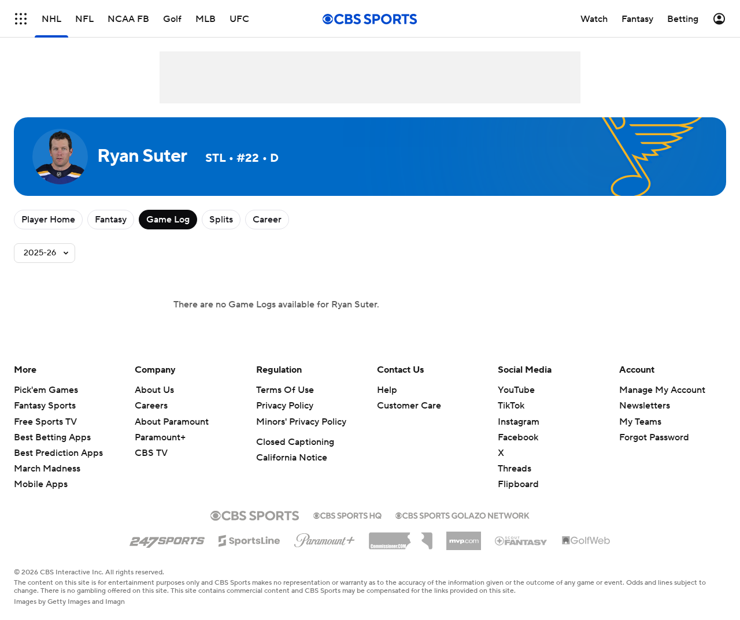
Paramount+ (160, 437)
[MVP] (463, 536)
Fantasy (111, 219)
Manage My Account (662, 390)
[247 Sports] (167, 538)
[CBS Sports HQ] (347, 514)
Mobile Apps (41, 484)
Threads (514, 468)
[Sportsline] (249, 539)
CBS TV (151, 453)
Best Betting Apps (52, 437)
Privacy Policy (284, 405)
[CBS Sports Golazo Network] (462, 514)
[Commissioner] (400, 537)
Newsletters (644, 405)
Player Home (48, 219)
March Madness (47, 468)
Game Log (168, 219)
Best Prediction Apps (58, 453)
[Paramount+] (324, 538)
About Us (154, 390)
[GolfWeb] (586, 541)
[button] (21, 19)
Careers (151, 405)
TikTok (511, 405)
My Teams (640, 422)
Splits (221, 219)
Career (267, 219)
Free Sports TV (45, 422)
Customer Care (409, 405)
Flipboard (518, 484)
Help (387, 390)
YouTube (516, 390)
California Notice (291, 457)
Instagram (518, 422)
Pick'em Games (46, 390)
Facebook (518, 437)
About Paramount (172, 422)
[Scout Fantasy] (521, 540)
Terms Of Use (285, 390)
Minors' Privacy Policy (301, 422)
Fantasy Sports (45, 405)
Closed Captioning (295, 442)
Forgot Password (654, 437)
